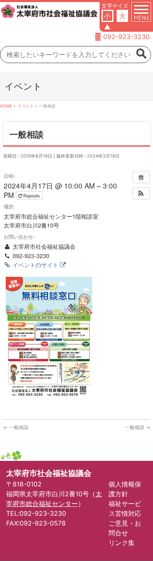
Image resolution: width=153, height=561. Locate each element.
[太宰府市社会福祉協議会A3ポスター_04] (49, 337)
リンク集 (122, 543)
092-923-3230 (126, 37)
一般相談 (16, 427)
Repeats (31, 195)
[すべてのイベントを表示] (141, 177)
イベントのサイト (35, 265)
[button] (141, 193)
